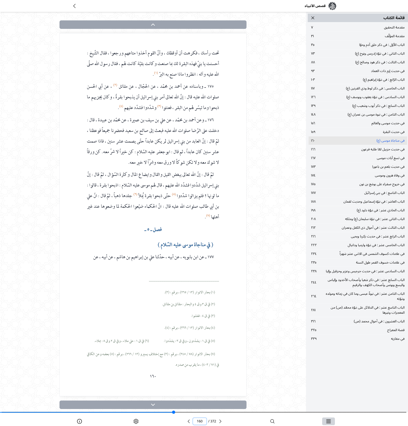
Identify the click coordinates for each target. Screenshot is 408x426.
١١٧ (358, 88)
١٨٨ (358, 201)
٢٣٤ (358, 253)
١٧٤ (358, 175)
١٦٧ (358, 158)
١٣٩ (358, 105)
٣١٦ (358, 321)
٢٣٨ (358, 271)
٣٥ (358, 44)
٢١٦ (358, 236)
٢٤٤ (358, 282)
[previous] (188, 421)
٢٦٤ (358, 296)
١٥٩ (358, 131)
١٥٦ (358, 123)
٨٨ (358, 62)
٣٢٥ (358, 330)
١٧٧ (358, 192)
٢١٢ (358, 227)
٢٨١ (358, 310)
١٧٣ (358, 166)
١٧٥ (358, 184)
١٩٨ (358, 210)
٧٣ (358, 53)
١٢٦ (358, 97)
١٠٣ (358, 79)
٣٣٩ (358, 338)
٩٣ (358, 71)
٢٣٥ (358, 262)
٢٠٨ (358, 219)
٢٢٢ (358, 245)
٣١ (358, 36)
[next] (153, 405)
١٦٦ (358, 149)
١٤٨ (358, 114)
